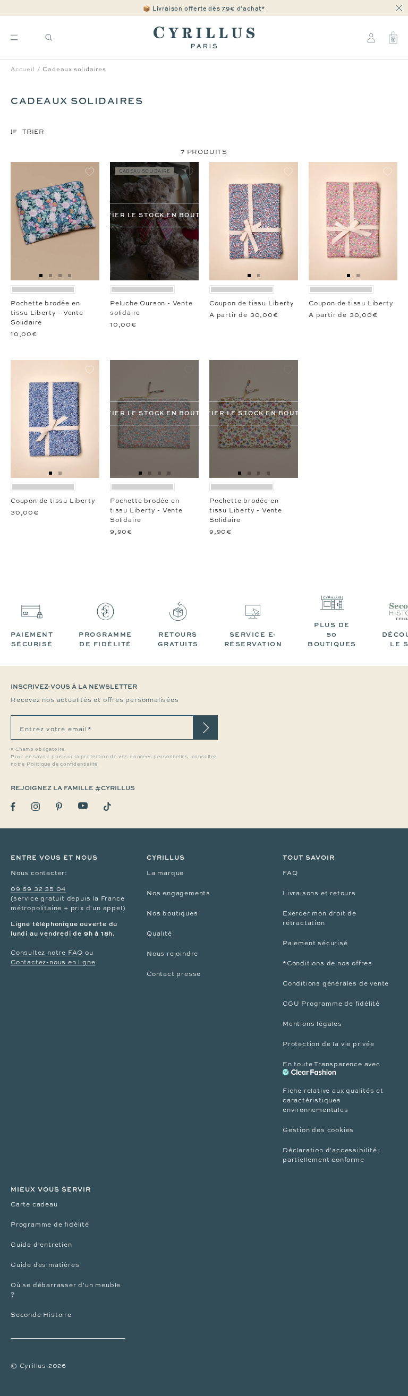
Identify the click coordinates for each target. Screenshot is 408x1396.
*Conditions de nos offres (327, 963)
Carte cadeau (34, 1204)
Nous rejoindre (172, 953)
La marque (165, 873)
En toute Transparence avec (331, 1064)
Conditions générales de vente (336, 983)
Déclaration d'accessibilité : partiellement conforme (332, 1155)
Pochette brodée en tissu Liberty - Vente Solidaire (47, 313)
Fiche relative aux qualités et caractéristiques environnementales (333, 1100)
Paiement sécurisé (315, 943)
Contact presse (174, 974)
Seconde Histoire (41, 1315)
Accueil (23, 69)
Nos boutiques (172, 913)
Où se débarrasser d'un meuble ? (66, 1290)
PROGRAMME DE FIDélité (105, 639)
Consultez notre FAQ (47, 952)
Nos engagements (178, 893)
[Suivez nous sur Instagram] (35, 806)
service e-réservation (253, 639)
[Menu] (14, 37)
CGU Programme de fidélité (331, 1003)
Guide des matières (45, 1265)
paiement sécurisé (32, 639)
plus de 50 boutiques (332, 634)
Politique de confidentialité (62, 764)
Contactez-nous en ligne (53, 962)
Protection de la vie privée (329, 1044)
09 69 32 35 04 (38, 889)
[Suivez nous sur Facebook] (13, 806)
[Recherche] (49, 37)
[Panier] (393, 37)
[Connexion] (371, 37)
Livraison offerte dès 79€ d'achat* (208, 8)
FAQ (290, 873)
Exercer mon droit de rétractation (319, 918)
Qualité (159, 933)
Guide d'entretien (41, 1244)
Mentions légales (312, 1024)
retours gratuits (178, 639)
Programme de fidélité (50, 1224)
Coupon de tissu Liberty (251, 303)
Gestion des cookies (318, 1130)
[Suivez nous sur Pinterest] (59, 806)
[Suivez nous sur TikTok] (107, 806)
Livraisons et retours (319, 893)
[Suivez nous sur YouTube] (83, 805)
